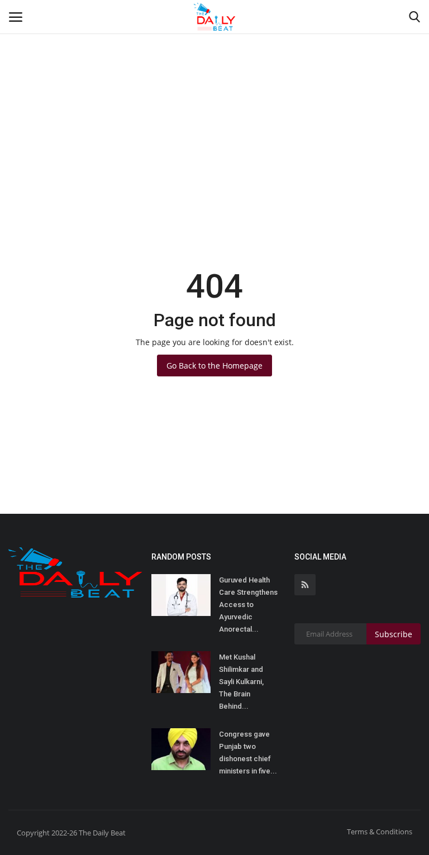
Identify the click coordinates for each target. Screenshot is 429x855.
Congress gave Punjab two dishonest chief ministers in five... (248, 752)
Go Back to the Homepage (214, 365)
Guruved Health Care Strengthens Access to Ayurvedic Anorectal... (248, 604)
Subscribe (393, 634)
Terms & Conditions (379, 832)
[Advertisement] (214, 84)
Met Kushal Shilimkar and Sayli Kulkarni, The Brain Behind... (241, 681)
